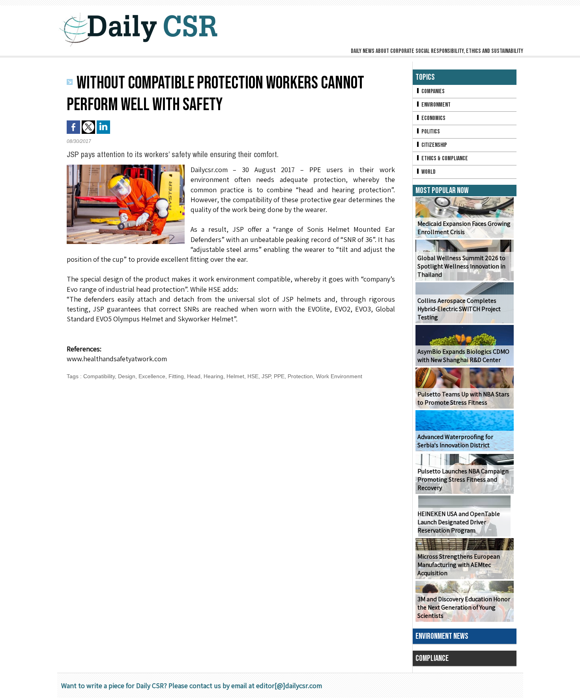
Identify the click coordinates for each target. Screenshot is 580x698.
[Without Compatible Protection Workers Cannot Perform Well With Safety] (126, 167)
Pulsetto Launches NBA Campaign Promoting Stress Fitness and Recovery (463, 479)
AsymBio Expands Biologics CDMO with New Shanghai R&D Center (463, 355)
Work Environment (339, 376)
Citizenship (433, 145)
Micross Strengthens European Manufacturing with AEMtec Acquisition (458, 564)
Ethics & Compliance (444, 158)
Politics (430, 131)
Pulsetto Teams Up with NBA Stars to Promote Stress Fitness (463, 398)
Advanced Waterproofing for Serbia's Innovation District (455, 441)
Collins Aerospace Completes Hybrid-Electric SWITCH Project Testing (459, 308)
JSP (266, 376)
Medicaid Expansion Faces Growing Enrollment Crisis (464, 228)
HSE (252, 376)
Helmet (235, 376)
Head (193, 376)
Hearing (213, 376)
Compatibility (99, 376)
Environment (435, 105)
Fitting (176, 376)
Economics (432, 118)
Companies (432, 91)
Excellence (151, 376)
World (428, 172)
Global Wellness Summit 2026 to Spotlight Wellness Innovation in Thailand (461, 266)
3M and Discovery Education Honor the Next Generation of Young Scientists (463, 607)
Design (126, 376)
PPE (279, 376)
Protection (300, 376)
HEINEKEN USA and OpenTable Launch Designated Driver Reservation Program (458, 522)
